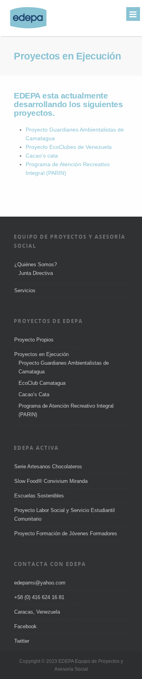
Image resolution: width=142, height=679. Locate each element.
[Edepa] (24, 27)
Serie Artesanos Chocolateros (48, 466)
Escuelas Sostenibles (39, 496)
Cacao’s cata (42, 155)
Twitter (21, 641)
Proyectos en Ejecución (41, 354)
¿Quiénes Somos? (35, 264)
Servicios (25, 290)
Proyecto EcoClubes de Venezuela (69, 147)
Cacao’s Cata (34, 394)
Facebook (25, 626)
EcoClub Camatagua (42, 383)
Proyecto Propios (34, 340)
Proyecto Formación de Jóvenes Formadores (65, 533)
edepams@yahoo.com (39, 583)
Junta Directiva (36, 273)
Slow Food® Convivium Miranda (51, 481)
